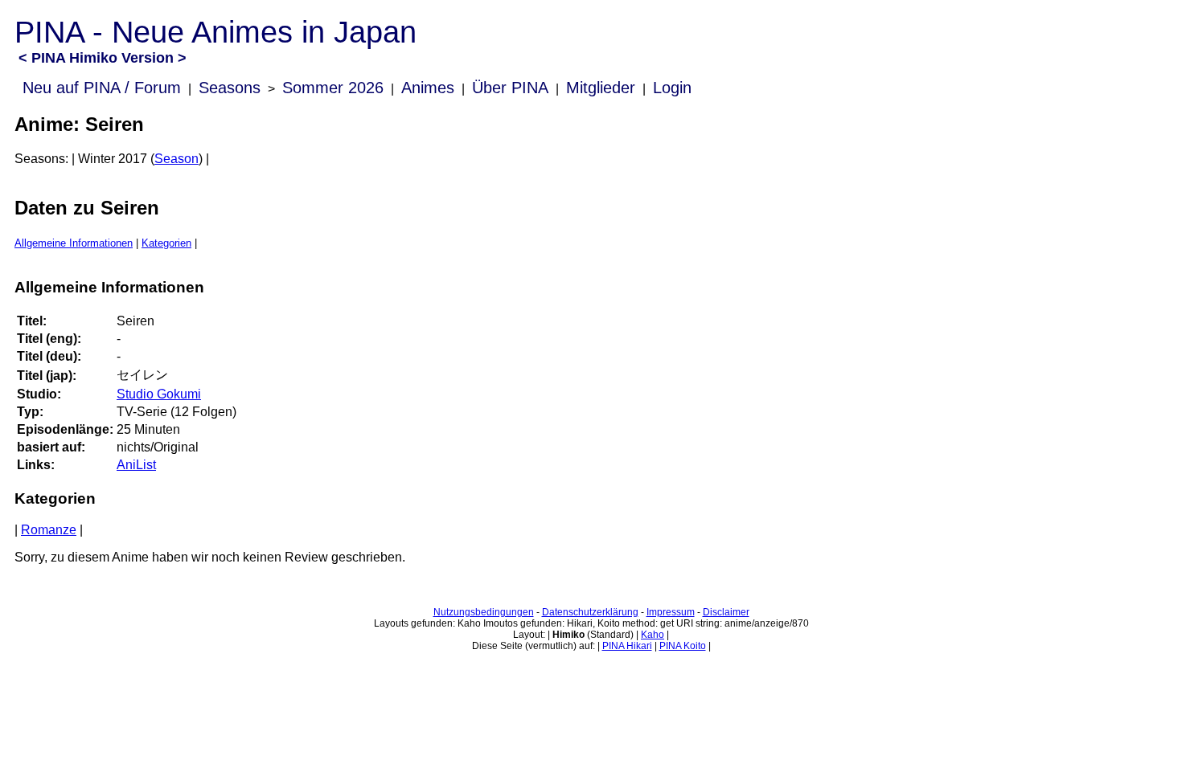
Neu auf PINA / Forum (102, 87)
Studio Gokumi (159, 394)
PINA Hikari (627, 646)
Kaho (652, 634)
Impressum (670, 612)
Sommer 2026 (333, 87)
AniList (136, 465)
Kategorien (166, 243)
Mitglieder (600, 87)
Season (176, 158)
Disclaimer (726, 612)
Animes (427, 87)
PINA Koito (682, 646)
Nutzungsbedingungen (483, 612)
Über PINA (510, 87)
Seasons (230, 87)
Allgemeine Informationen (73, 243)
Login (672, 87)
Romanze (48, 530)
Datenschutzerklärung (590, 612)
